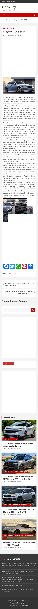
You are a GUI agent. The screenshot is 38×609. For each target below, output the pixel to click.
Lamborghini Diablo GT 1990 (11, 581)
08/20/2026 (7, 449)
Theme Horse (21, 603)
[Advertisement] (19, 57)
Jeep (9, 505)
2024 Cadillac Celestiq (9, 571)
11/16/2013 (7, 35)
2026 (5, 535)
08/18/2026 (7, 514)
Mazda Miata (18, 535)
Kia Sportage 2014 (15, 585)
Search (33, 310)
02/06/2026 (7, 547)
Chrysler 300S (11, 273)
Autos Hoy (9, 7)
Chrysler (10, 28)
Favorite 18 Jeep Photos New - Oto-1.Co (15, 563)
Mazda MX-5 (29, 535)
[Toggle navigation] (4, 15)
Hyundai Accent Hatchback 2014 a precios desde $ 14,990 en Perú (19, 293)
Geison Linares (16, 35)
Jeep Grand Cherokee (20, 505)
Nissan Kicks (19, 472)
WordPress (25, 606)
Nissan (10, 439)
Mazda (10, 535)
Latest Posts (9, 417)
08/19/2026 (7, 482)
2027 (5, 439)
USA (16, 439)
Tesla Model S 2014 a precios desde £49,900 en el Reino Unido (20, 284)
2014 (4, 28)
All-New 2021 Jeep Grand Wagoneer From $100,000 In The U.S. (19, 565)
